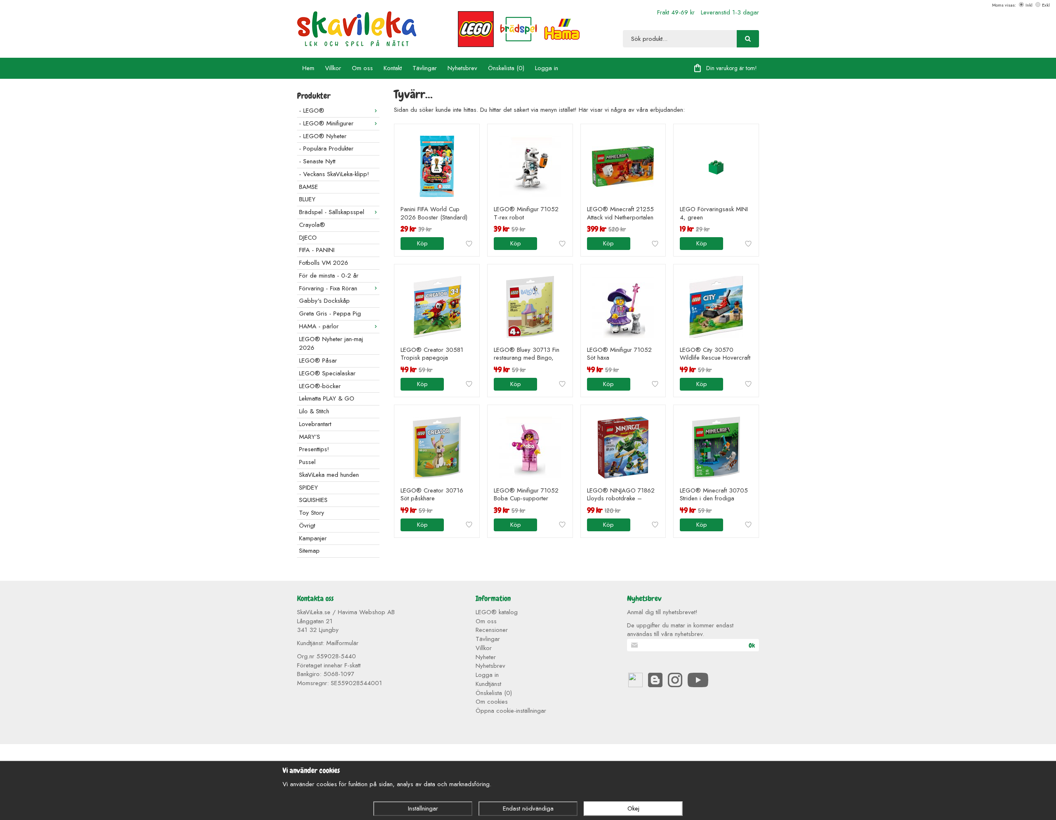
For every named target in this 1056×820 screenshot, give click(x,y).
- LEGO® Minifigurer (326, 123)
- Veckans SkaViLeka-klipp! (334, 174)
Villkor (333, 68)
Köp (422, 243)
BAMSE (308, 186)
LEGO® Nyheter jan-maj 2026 (331, 344)
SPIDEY (308, 487)
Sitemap (309, 550)
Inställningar (423, 808)
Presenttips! (314, 449)
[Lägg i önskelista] (469, 243)
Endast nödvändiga (528, 808)
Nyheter (486, 657)
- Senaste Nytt (317, 161)
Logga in (546, 68)
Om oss (362, 68)
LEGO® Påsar (318, 360)
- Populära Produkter (326, 148)
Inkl (1028, 5)
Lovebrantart (315, 424)
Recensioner (492, 629)
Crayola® (312, 224)
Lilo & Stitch (314, 411)
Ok (752, 645)
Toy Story (311, 512)
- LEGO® (311, 110)
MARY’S (309, 436)
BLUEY (307, 199)
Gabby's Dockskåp (324, 300)
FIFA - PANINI (317, 249)
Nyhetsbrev (462, 68)
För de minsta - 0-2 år (328, 275)
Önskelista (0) (506, 68)
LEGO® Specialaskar (327, 373)
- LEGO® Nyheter (322, 136)
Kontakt (393, 68)
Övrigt (307, 525)
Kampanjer (313, 538)
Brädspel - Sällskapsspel (331, 212)
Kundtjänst (488, 683)
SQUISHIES (313, 499)
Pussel (307, 462)
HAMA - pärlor (319, 326)
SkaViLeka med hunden (329, 474)
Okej (633, 808)
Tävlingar (424, 68)
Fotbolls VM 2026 (323, 262)
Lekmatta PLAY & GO (326, 398)
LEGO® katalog (497, 612)
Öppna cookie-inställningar (511, 710)
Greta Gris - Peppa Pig (330, 313)
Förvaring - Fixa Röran (328, 288)
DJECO (308, 237)
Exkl (1046, 5)
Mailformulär (342, 643)
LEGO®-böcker (320, 386)
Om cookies (492, 701)
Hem (308, 68)
